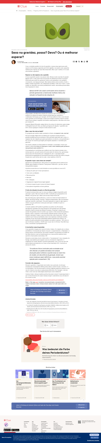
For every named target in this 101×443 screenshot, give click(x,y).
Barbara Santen (56, 397)
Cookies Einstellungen (58, 429)
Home (37, 6)
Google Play (62, 292)
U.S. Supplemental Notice (58, 427)
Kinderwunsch (34, 427)
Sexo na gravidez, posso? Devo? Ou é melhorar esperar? (65, 10)
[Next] (83, 400)
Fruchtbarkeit (18, 379)
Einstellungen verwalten (93, 440)
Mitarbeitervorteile (69, 423)
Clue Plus (68, 6)
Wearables (34, 430)
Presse (25, 425)
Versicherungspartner (70, 424)
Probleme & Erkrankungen (46, 428)
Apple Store (62, 290)
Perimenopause (35, 429)
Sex (41, 429)
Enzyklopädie (59, 6)
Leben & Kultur (43, 430)
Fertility (30, 10)
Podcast (25, 427)
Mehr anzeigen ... (30, 314)
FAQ (33, 423)
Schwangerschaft (35, 428)
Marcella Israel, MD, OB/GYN (50, 359)
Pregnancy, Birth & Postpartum (41, 10)
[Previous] (80, 400)
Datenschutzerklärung (23, 439)
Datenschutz (56, 424)
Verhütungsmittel (44, 425)
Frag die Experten (44, 423)
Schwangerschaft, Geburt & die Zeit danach (41, 379)
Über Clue (26, 423)
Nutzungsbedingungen (58, 428)
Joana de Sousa (21, 61)
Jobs (25, 424)
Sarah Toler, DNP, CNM (22, 397)
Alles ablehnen (94, 437)
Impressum (56, 423)
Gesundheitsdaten (57, 425)
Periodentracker (35, 425)
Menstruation (43, 424)
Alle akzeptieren (94, 435)
